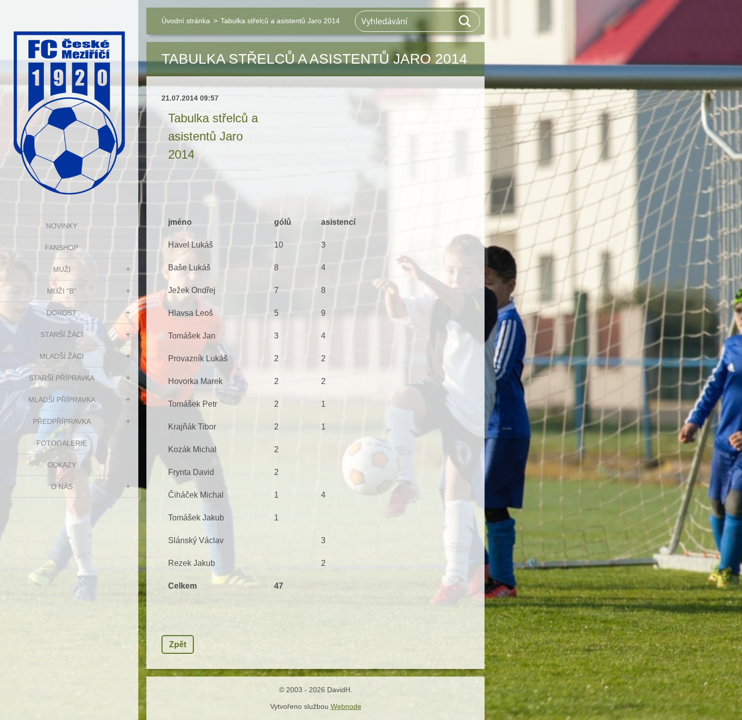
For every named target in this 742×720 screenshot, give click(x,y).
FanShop (61, 248)
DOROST (61, 313)
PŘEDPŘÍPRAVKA (62, 421)
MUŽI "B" (61, 291)
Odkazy (61, 465)
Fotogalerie (61, 443)
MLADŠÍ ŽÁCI (61, 356)
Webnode (346, 706)
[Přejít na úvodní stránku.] (69, 101)
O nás (62, 487)
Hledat (465, 21)
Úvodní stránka (186, 21)
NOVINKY (61, 226)
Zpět (177, 644)
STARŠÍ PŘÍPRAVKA (61, 378)
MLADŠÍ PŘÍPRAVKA (61, 400)
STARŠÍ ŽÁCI (61, 334)
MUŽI (62, 269)
